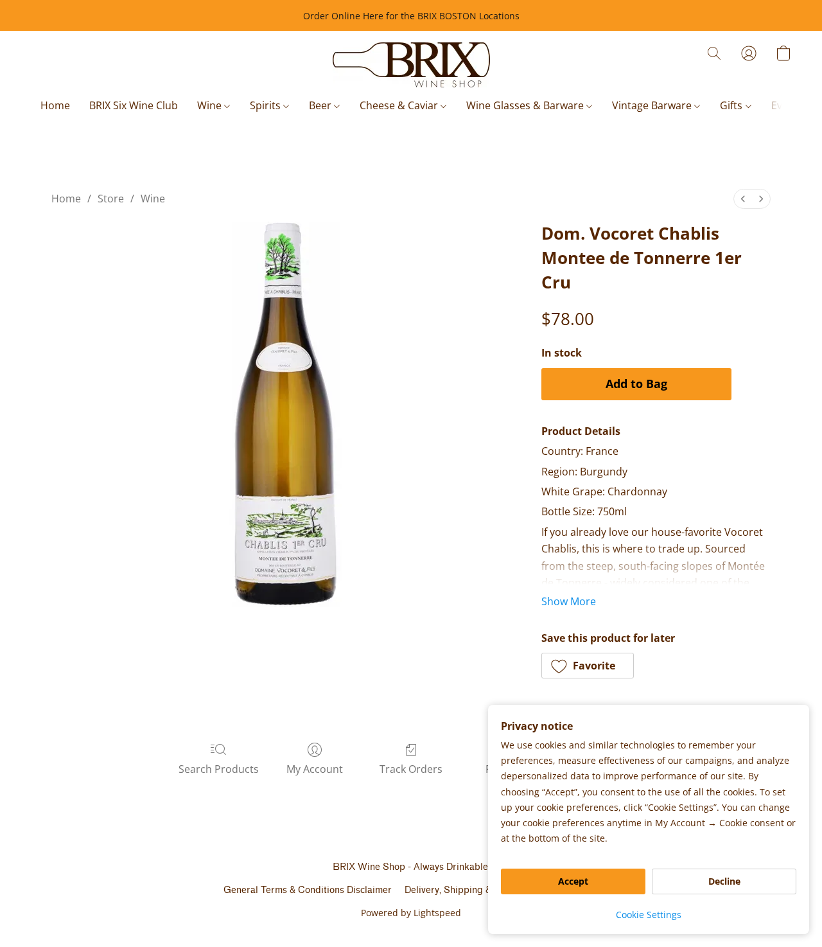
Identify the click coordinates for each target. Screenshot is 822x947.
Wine (210, 105)
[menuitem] (743, 199)
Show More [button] (568, 601)
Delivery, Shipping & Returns (466, 890)
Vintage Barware (653, 105)
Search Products (219, 769)
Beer (321, 105)
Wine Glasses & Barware (526, 105)
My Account (314, 769)
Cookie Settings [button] (648, 914)
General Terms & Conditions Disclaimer (307, 890)
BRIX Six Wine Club (133, 105)
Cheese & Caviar (400, 105)
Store (111, 198)
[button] (411, 64)
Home (55, 105)
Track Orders (411, 769)
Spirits (266, 105)
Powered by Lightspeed (411, 913)
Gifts (732, 105)
